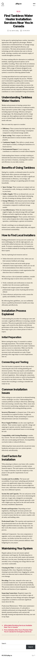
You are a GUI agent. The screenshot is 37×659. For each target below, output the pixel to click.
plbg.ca (18, 4)
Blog (18, 11)
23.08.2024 (26, 30)
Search (4, 643)
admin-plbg (15, 30)
